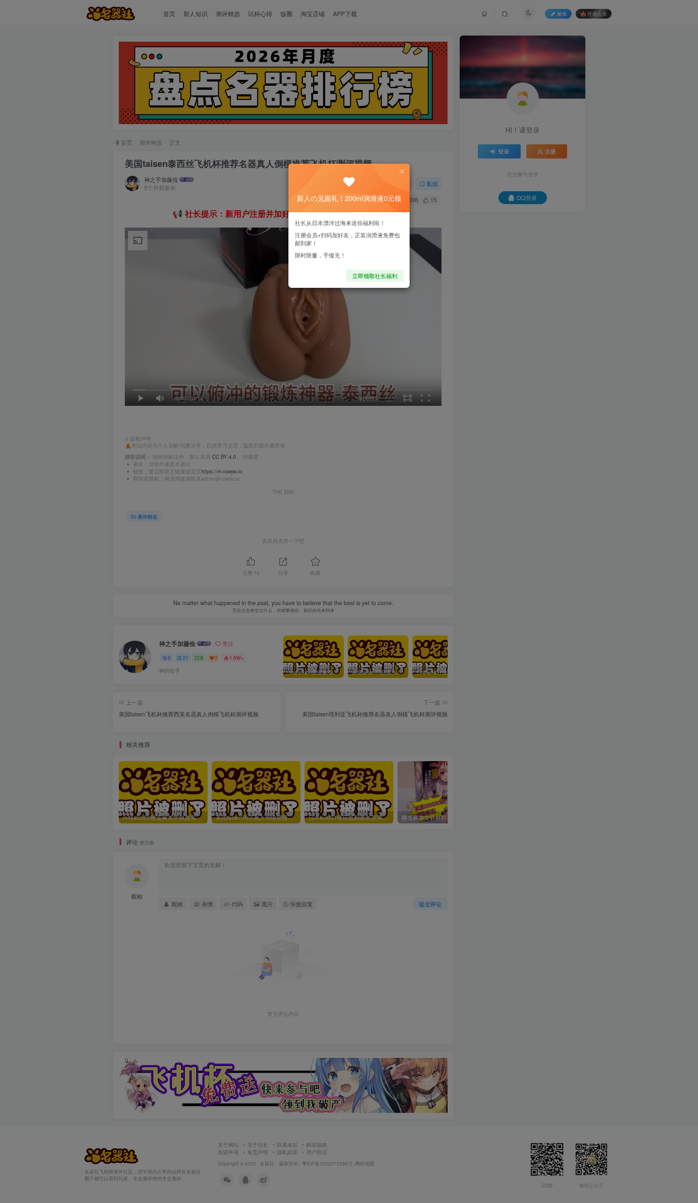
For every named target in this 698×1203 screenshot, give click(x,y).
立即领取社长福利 (374, 276)
